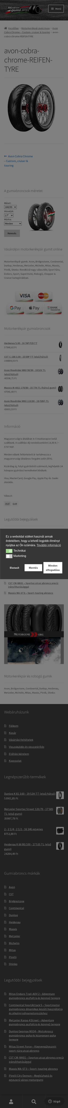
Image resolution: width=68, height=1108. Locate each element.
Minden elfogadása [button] (53, 567)
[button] (9, 551)
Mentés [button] (33, 567)
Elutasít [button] (14, 567)
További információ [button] (49, 545)
